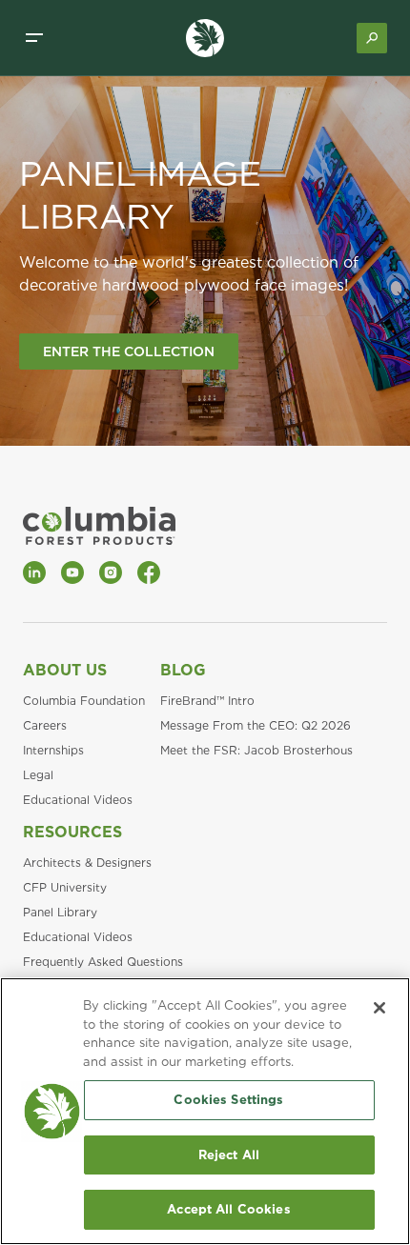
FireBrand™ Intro (207, 700)
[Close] (379, 1008)
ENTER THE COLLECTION (129, 351)
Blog (183, 670)
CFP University (65, 887)
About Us (65, 670)
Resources (72, 832)
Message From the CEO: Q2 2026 (255, 725)
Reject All (228, 1155)
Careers (45, 725)
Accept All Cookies (228, 1209)
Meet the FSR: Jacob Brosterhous (256, 750)
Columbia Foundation (84, 700)
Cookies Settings (228, 1100)
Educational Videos (78, 800)
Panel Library (60, 912)
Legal (38, 775)
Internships (53, 750)
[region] (205, 1111)
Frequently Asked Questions (103, 961)
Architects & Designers (87, 862)
